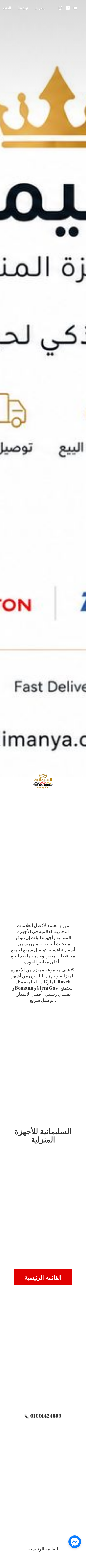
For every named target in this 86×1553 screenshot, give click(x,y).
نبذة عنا (23, 8)
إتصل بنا (40, 8)
